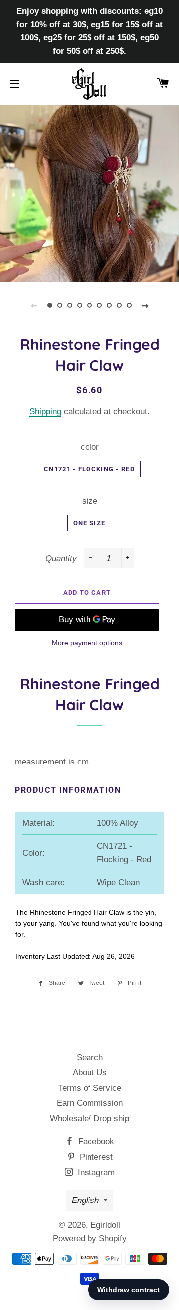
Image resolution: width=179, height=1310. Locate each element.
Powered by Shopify (90, 1238)
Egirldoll (105, 1225)
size (89, 501)
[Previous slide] (34, 305)
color (90, 447)
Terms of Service (89, 1087)
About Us (90, 1072)
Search (90, 1057)
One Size (89, 523)
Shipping (45, 411)
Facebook (95, 1141)
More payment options (87, 643)
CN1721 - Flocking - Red (89, 469)
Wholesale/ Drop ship (89, 1118)
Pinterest (95, 1157)
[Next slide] (145, 305)
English (85, 1200)
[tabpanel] (89, 192)
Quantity (61, 558)
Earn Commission (90, 1103)
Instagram (95, 1172)
